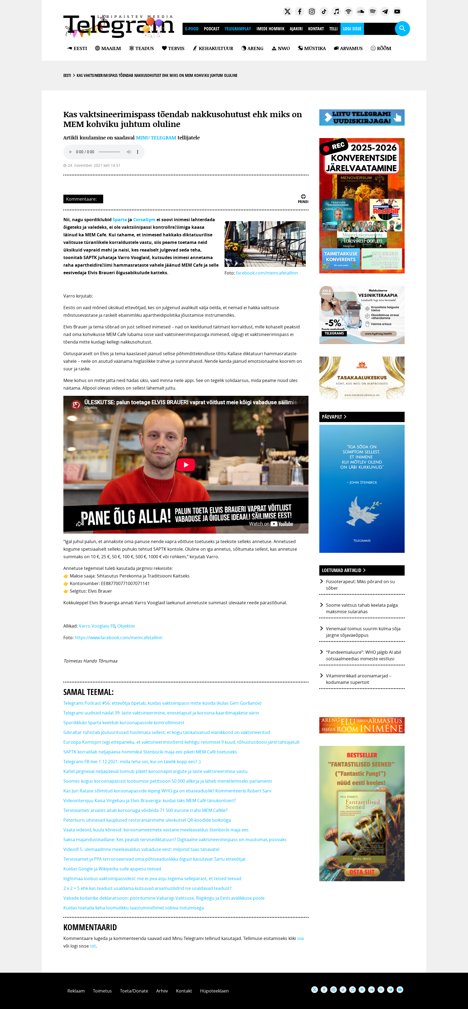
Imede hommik (270, 29)
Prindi (303, 201)
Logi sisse (352, 29)
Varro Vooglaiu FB (97, 626)
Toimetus (102, 991)
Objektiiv (126, 626)
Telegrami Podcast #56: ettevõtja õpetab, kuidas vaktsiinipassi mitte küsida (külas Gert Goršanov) (162, 703)
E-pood (192, 29)
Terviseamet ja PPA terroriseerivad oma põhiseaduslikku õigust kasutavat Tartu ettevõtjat (154, 859)
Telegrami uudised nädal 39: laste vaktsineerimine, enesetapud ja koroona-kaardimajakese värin (161, 713)
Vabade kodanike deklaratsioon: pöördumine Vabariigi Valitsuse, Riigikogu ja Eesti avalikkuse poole (164, 898)
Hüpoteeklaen (214, 991)
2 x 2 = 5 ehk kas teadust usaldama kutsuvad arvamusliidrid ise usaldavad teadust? (147, 888)
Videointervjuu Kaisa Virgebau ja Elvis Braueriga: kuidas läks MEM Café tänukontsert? (149, 801)
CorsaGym (144, 220)
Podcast (211, 29)
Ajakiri (296, 29)
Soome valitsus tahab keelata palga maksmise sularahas (362, 608)
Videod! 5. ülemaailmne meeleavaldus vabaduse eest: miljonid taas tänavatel (141, 849)
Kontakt (316, 29)
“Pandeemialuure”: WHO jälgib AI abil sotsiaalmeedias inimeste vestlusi (363, 655)
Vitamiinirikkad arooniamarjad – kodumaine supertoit (358, 679)
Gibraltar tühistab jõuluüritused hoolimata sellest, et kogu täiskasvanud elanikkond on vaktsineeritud (166, 732)
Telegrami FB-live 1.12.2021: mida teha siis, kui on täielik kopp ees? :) (132, 762)
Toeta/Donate (134, 991)
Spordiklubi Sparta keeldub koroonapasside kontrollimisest (123, 723)
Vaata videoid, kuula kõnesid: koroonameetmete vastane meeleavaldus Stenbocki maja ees (156, 830)
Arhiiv (162, 991)
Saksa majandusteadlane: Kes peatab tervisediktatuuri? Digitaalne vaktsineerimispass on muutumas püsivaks (175, 840)
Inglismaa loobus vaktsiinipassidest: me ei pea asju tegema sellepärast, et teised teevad (152, 878)
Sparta (120, 220)
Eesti (67, 75)
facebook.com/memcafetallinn (267, 273)
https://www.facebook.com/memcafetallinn (118, 638)
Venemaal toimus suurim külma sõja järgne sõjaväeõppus (363, 632)
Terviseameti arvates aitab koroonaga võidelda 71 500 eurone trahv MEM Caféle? (145, 810)
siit (93, 946)
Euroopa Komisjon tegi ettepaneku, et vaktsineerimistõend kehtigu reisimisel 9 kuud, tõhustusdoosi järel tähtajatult (181, 742)
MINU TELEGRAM (156, 137)
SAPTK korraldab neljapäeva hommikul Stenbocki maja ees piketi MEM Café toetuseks (150, 752)
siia (300, 938)
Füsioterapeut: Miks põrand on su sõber (360, 585)
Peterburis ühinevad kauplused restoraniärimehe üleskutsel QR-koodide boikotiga (147, 820)
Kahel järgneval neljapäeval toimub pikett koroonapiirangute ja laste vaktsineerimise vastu (155, 771)
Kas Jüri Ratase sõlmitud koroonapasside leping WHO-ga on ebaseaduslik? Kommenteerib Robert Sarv (167, 791)
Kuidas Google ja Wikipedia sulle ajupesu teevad (112, 869)
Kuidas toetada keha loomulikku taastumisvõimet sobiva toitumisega (133, 908)
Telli (333, 29)
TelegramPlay (238, 29)
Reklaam (76, 991)
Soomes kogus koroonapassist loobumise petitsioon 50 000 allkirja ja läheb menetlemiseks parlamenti (167, 781)
